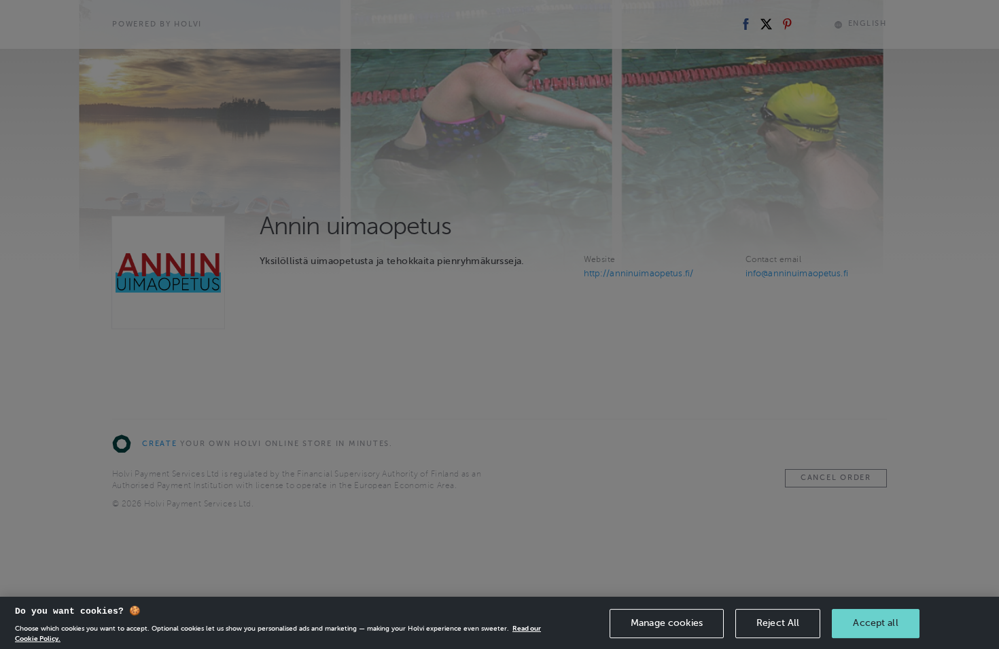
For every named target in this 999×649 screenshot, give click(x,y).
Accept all (875, 623)
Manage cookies (667, 623)
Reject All (777, 623)
